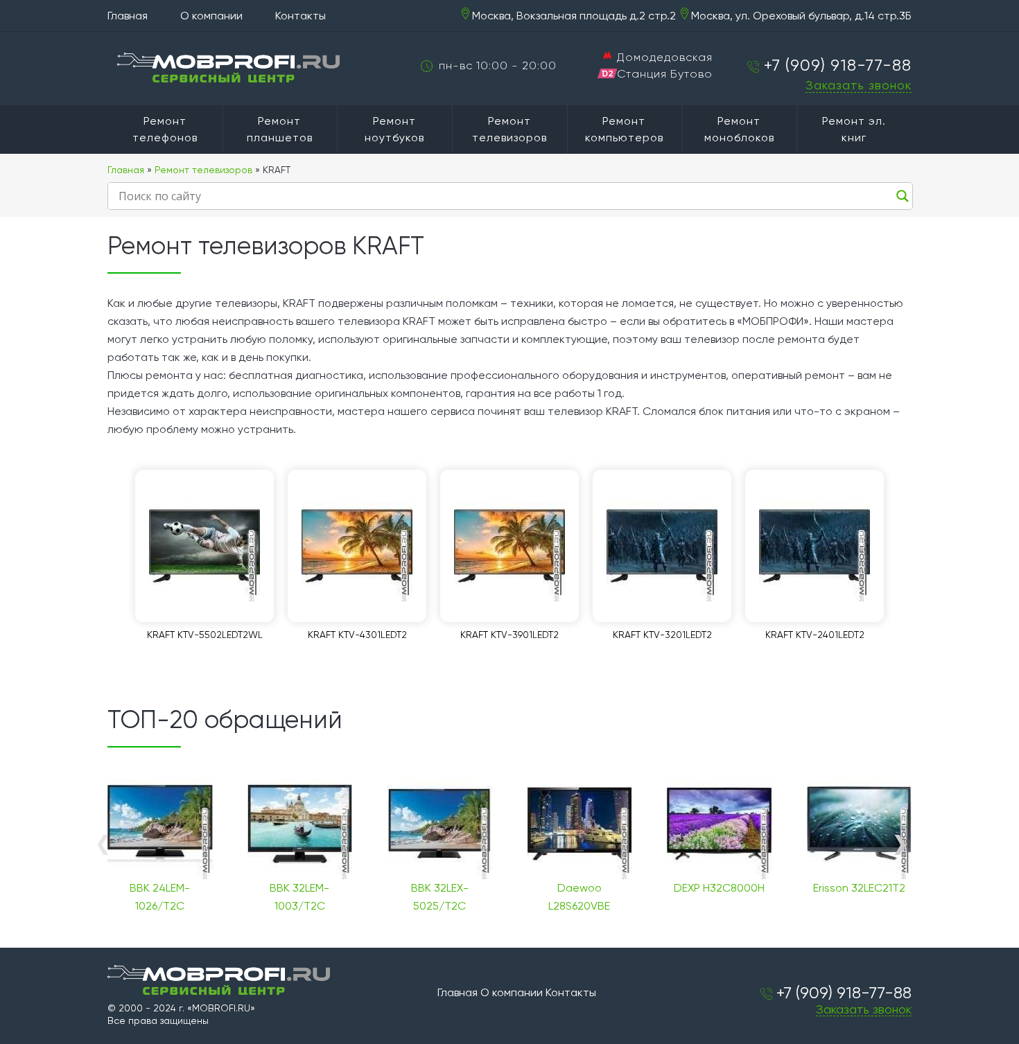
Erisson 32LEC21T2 (859, 887)
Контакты (300, 15)
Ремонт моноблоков (739, 129)
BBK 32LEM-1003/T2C (299, 896)
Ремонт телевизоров (509, 129)
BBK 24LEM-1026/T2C (160, 896)
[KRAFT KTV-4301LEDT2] (357, 545)
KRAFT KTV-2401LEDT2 (814, 634)
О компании (211, 15)
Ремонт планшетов (280, 129)
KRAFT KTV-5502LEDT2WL (205, 634)
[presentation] (102, 843)
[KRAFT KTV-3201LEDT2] (662, 545)
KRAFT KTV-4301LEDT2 (357, 634)
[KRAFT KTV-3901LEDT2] (509, 545)
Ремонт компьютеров (624, 129)
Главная (127, 15)
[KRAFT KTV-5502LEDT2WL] (204, 545)
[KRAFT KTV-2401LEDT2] (814, 545)
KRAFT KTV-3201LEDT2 (662, 634)
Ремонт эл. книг (854, 129)
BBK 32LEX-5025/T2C (440, 896)
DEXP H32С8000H (719, 887)
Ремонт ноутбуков (394, 129)
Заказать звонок (858, 85)
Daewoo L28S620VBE (579, 896)
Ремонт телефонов (165, 129)
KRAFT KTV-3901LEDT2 (509, 634)
